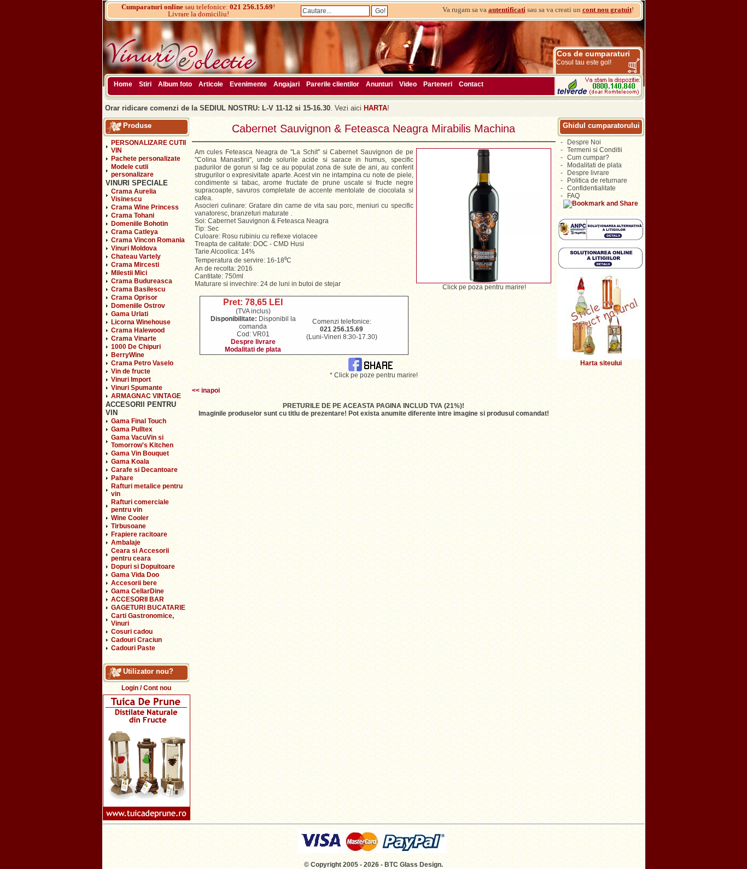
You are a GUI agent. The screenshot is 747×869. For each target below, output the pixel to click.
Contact (471, 84)
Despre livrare (253, 342)
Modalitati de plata (253, 349)
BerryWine (127, 355)
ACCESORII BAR (137, 599)
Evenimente (248, 84)
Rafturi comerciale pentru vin (140, 506)
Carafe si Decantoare (144, 470)
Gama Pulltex (132, 429)
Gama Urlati (129, 314)
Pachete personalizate (145, 158)
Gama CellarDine (137, 591)
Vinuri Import (131, 379)
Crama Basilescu (138, 289)
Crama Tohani (132, 215)
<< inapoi (206, 390)
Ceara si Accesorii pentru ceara (140, 554)
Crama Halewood (138, 330)
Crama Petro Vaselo (142, 363)
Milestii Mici (129, 273)
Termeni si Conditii (594, 150)
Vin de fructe (130, 371)
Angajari (286, 84)
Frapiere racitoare (139, 534)
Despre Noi (584, 142)
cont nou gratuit (607, 9)
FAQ (573, 196)
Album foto (175, 84)
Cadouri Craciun (136, 640)
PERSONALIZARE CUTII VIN (148, 146)
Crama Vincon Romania (148, 240)
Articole (211, 84)
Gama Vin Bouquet (140, 453)
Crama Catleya (134, 232)
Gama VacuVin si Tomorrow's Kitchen (142, 441)
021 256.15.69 (251, 7)
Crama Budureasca (141, 281)
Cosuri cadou (132, 631)
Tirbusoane (128, 526)
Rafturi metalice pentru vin (147, 490)
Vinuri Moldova (134, 248)
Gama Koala (130, 461)
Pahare (122, 478)
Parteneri (437, 84)
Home (123, 84)
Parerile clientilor (332, 84)
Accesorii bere (134, 583)
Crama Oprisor (134, 297)
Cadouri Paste (133, 648)
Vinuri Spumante (136, 388)
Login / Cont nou (146, 688)
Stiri (145, 84)
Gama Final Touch (138, 421)
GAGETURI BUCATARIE (148, 607)
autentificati (507, 9)
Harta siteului (601, 363)
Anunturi (379, 84)
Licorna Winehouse (141, 322)
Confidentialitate (591, 188)
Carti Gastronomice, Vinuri (142, 619)
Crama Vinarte (133, 338)
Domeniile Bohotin (139, 224)
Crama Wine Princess (145, 207)
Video (408, 84)
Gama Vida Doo (135, 575)
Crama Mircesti (135, 265)
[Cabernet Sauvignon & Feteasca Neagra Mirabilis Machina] (483, 281)
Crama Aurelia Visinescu (133, 195)
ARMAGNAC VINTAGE (146, 396)
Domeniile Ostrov (138, 306)
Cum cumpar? (588, 157)
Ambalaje (126, 542)
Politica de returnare (597, 180)
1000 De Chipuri (136, 347)
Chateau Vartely (136, 256)
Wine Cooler (130, 518)
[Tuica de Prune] (146, 818)
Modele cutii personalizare (132, 170)
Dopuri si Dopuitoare (143, 566)
